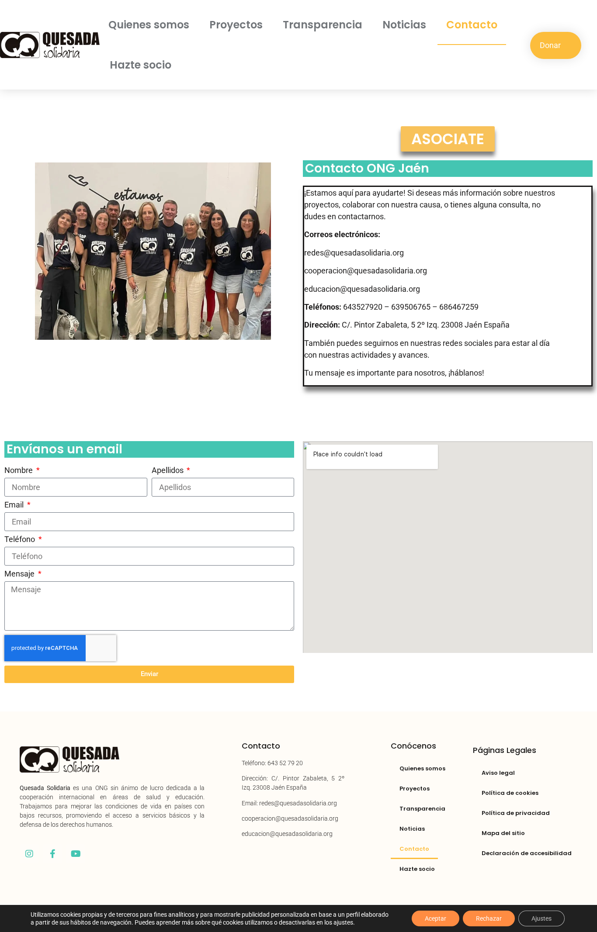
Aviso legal (498, 773)
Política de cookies (510, 793)
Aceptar (435, 918)
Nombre (19, 470)
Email (14, 505)
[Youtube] (75, 853)
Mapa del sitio (503, 833)
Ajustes (541, 918)
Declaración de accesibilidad (527, 853)
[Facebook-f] (52, 853)
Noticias (404, 24)
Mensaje (20, 574)
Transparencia (322, 24)
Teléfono (20, 539)
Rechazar (489, 918)
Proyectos (236, 24)
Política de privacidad (516, 813)
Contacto (471, 24)
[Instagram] (29, 853)
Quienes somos (148, 24)
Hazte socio (140, 65)
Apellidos (168, 470)
